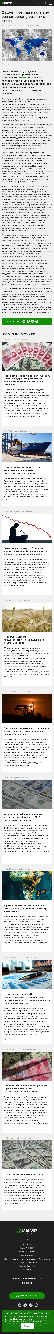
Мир (27, 1240)
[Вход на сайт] (44, 3)
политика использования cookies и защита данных (25, 1320)
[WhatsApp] (36, 321)
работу (22, 77)
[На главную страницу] (27, 1231)
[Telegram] (32, 321)
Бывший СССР (27, 1248)
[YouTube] (36, 1305)
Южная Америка (27, 1266)
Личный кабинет (29, 1296)
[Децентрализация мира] (27, 45)
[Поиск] (39, 3)
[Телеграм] (31, 1305)
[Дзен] (25, 1305)
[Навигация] (50, 3)
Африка (27, 1244)
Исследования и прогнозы (27, 1278)
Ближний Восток (27, 1251)
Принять (28, 1326)
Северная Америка (27, 1262)
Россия (27, 1283)
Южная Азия (27, 1255)
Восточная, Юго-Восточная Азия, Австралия (27, 1259)
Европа (27, 1270)
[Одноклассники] (28, 321)
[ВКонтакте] (23, 321)
